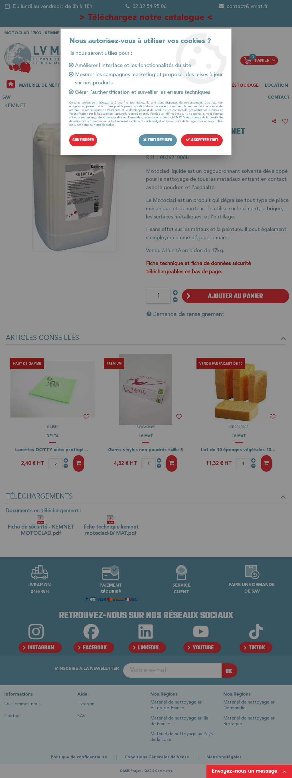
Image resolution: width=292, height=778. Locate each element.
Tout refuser (159, 140)
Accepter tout (204, 140)
